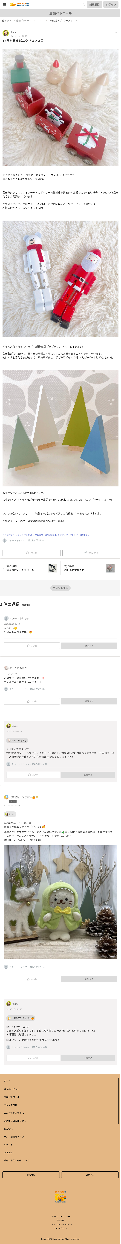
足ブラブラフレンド (69, 534)
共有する (93, 553)
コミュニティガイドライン (60, 1224)
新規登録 (94, 4)
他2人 (35, 763)
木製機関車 (51, 534)
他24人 (31, 540)
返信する (89, 645)
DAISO (40, 20)
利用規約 (60, 1220)
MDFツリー (86, 534)
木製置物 (39, 534)
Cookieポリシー (60, 1228)
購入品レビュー (11, 1089)
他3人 (35, 1046)
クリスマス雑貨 (24, 534)
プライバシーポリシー (60, 1216)
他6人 (32, 688)
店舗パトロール (24, 20)
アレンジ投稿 (10, 1104)
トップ (8, 20)
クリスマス (9, 534)
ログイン (111, 4)
